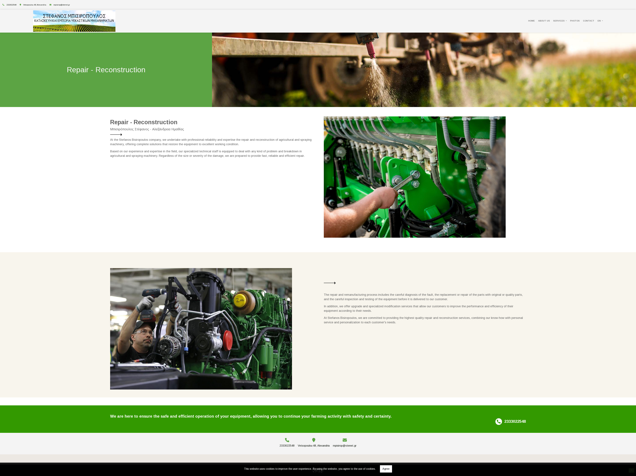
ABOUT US (544, 21)
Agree (386, 468)
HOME (531, 21)
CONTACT (588, 21)
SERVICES (559, 21)
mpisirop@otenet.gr (61, 5)
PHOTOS (575, 21)
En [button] (599, 21)
